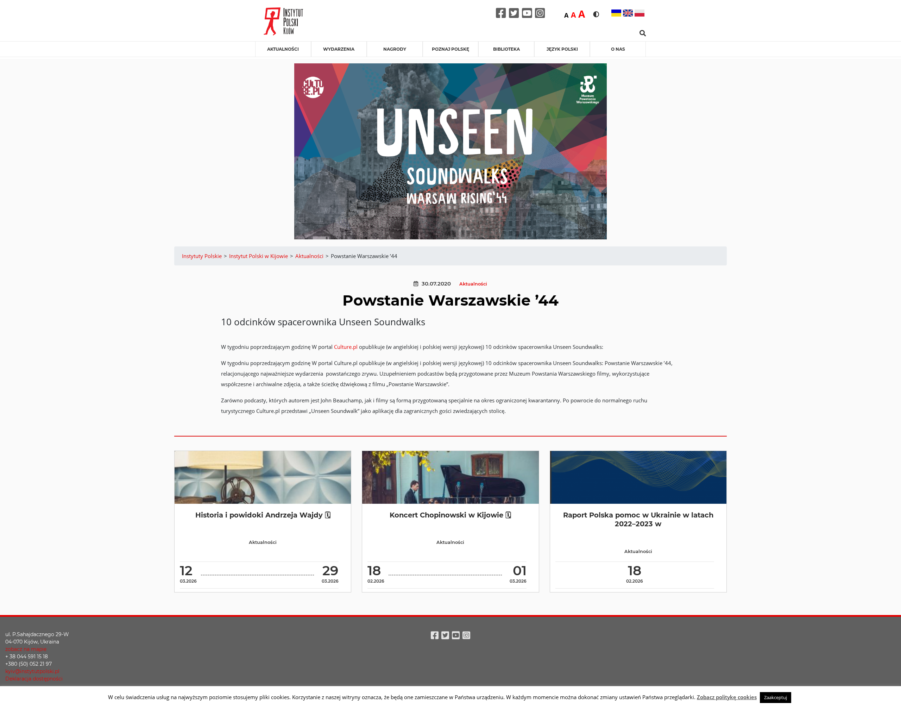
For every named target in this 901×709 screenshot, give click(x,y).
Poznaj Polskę (450, 49)
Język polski (562, 49)
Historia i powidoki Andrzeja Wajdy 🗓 (262, 515)
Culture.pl (346, 346)
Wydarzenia (338, 49)
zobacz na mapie (25, 649)
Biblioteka (506, 49)
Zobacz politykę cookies (727, 697)
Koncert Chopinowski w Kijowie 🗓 (450, 515)
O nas (618, 49)
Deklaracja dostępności (34, 679)
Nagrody (394, 49)
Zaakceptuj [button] (775, 697)
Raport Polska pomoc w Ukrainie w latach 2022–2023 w (638, 519)
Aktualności (283, 49)
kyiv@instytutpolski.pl (32, 671)
